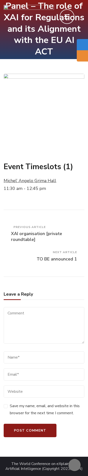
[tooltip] (82, 44)
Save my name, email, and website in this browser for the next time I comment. (45, 409)
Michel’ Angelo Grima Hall (30, 181)
